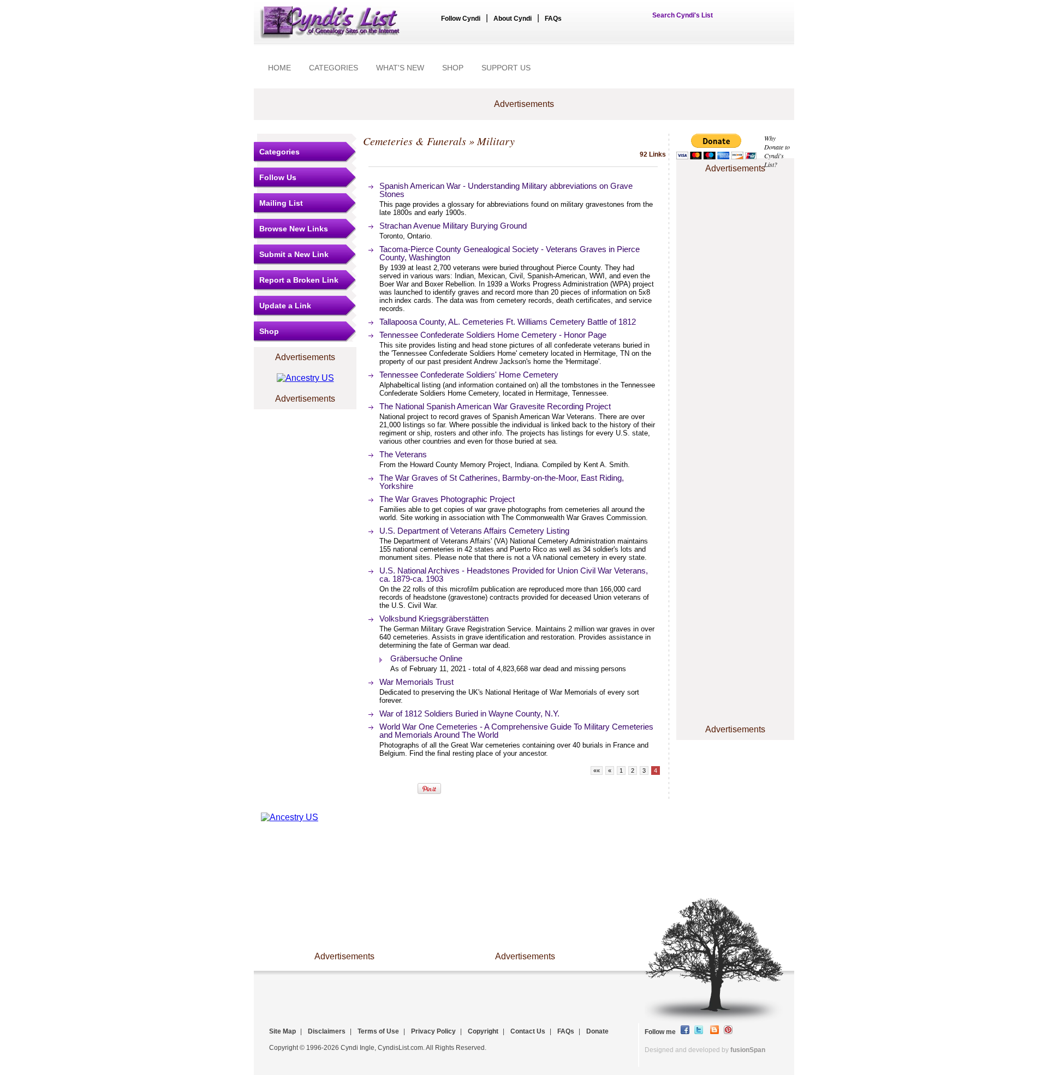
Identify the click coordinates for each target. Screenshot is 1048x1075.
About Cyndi (512, 18)
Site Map (282, 1031)
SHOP (452, 67)
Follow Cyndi (460, 18)
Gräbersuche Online (426, 658)
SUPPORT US (506, 67)
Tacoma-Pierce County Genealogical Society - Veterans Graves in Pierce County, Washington (509, 253)
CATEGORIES (333, 67)
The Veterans (403, 454)
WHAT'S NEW (400, 67)
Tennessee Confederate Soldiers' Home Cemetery (468, 374)
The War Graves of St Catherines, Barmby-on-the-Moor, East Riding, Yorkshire (501, 482)
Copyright (483, 1031)
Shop (269, 331)
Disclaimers (327, 1031)
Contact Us (527, 1031)
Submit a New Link (294, 254)
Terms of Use (378, 1031)
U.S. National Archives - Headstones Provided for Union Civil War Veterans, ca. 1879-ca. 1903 (513, 574)
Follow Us (277, 177)
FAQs (553, 18)
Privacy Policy (433, 1031)
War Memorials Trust (416, 681)
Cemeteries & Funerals (414, 141)
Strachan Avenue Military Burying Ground (453, 225)
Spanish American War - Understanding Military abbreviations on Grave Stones (506, 190)
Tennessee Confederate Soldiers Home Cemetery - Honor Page (492, 334)
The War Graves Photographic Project (447, 499)
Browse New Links (293, 228)
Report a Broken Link (298, 280)
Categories (279, 151)
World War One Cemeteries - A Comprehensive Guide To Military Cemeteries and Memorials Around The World (516, 730)
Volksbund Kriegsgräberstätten (434, 618)
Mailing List (281, 203)
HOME (279, 67)
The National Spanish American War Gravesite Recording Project (495, 406)
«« (596, 770)
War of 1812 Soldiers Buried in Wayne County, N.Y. (469, 713)
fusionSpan (747, 1050)
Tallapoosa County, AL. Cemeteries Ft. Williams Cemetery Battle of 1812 (507, 321)
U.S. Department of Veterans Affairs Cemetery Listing (474, 530)
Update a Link (285, 305)
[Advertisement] (735, 209)
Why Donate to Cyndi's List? (777, 151)
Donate (597, 1031)
